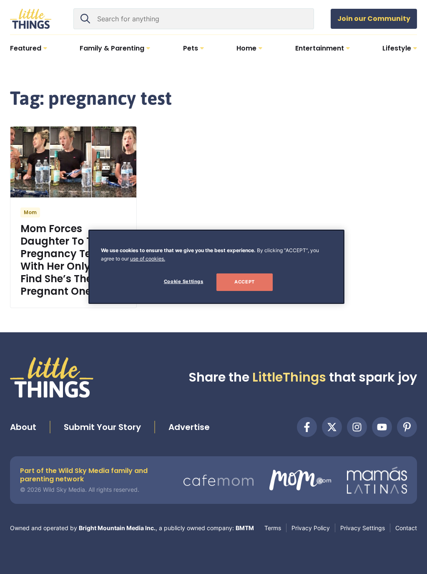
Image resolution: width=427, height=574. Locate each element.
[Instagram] (357, 427)
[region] (216, 267)
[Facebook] (307, 427)
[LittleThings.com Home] (31, 19)
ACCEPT (244, 282)
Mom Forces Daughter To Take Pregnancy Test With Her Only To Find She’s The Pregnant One (65, 260)
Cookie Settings (183, 281)
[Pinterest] (407, 427)
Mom (30, 212)
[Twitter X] (332, 427)
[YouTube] (382, 427)
